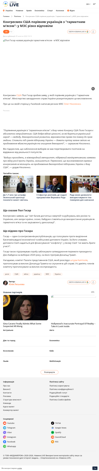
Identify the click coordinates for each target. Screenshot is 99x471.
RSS (56, 441)
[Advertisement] (50, 118)
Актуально (8, 330)
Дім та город (9, 340)
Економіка (39, 11)
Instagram (11, 437)
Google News (60, 428)
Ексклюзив (8, 351)
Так (95, 468)
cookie (19, 468)
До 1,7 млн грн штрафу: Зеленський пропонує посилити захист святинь (15, 197)
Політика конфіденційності (62, 389)
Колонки (60, 11)
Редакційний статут (58, 392)
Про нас (6, 385)
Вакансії (6, 389)
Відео (72, 11)
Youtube (10, 423)
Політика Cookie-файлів (60, 399)
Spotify (58, 432)
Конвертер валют (11, 410)
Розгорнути (49, 372)
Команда (7, 403)
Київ (52, 351)
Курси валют (8, 406)
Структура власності (12, 399)
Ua (87, 4)
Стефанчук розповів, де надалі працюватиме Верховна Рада (51, 196)
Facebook (11, 441)
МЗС (47, 274)
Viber (9, 432)
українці (37, 274)
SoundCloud (60, 437)
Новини (19, 11)
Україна (9, 10)
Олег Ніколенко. (72, 103)
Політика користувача (59, 385)
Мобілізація (55, 361)
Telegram (11, 428)
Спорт (50, 11)
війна (26, 274)
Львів (5, 361)
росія (7, 274)
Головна (6, 16)
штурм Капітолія (78, 260)
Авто (52, 330)
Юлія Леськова (16, 284)
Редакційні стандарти (59, 396)
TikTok (58, 423)
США (19, 95)
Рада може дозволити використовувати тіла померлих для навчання (82, 197)
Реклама (7, 396)
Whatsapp (11, 446)
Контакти (7, 392)
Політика (17, 16)
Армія (29, 11)
